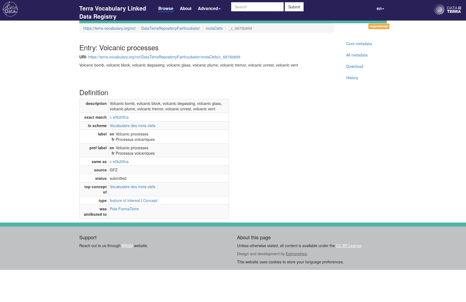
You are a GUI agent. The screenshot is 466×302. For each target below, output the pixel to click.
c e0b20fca (119, 117)
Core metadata (359, 43)
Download (354, 66)
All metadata (357, 55)
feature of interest (125, 200)
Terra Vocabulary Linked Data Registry (112, 9)
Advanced (208, 8)
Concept (150, 200)
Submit (294, 6)
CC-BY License (349, 245)
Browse (165, 8)
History (352, 77)
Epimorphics (296, 253)
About (185, 8)
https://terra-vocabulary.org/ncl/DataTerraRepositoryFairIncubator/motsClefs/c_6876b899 (164, 56)
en (379, 8)
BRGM (127, 245)
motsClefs (214, 28)
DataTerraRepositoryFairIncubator (170, 28)
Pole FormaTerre (124, 208)
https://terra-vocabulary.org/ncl (109, 28)
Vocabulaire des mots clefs (132, 125)
